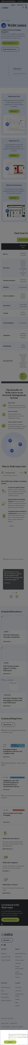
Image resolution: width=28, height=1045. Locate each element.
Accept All (10, 1042)
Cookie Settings (13, 1037)
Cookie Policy (19, 1036)
